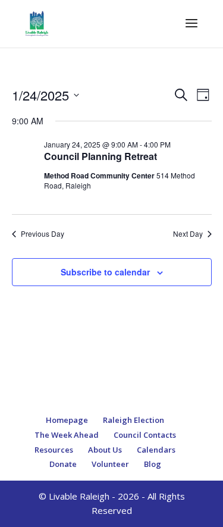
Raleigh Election (133, 420)
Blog (152, 464)
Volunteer (110, 464)
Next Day (188, 234)
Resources (53, 449)
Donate (63, 464)
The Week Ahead (66, 434)
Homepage (67, 420)
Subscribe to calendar (105, 272)
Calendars (156, 449)
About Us (105, 449)
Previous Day (42, 234)
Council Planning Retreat (100, 156)
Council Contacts (145, 434)
